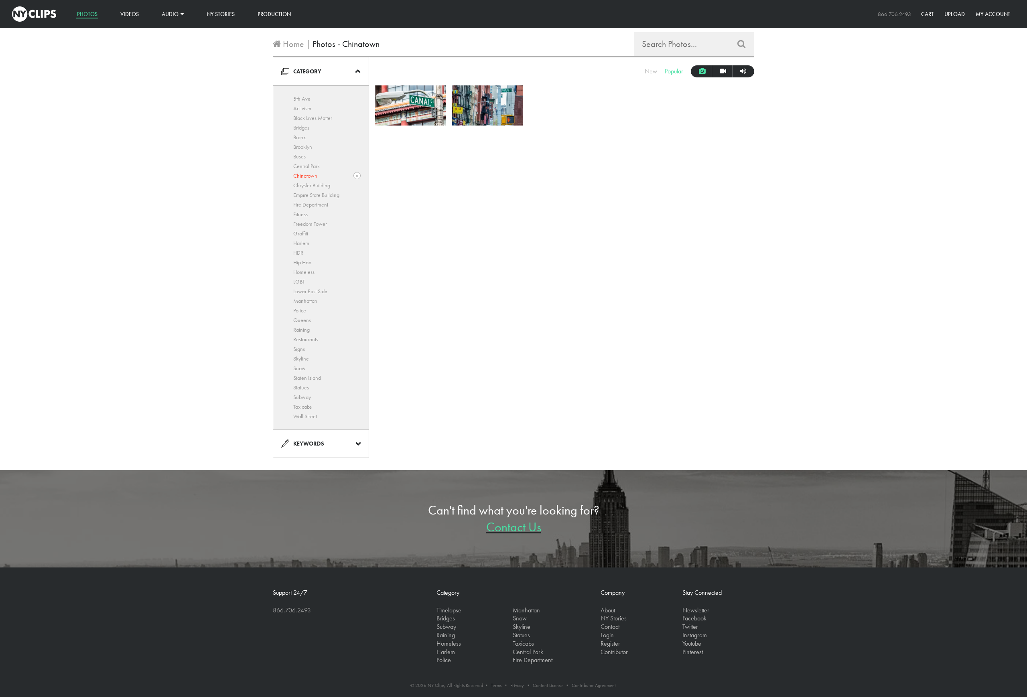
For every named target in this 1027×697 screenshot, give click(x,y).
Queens (302, 320)
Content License (548, 685)
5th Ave (302, 98)
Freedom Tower (310, 223)
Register (610, 643)
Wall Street (305, 416)
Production (274, 14)
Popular (674, 71)
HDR (298, 252)
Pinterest (692, 652)
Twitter (690, 626)
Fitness (300, 214)
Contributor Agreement (594, 685)
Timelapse (448, 610)
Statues (301, 387)
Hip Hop (302, 262)
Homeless (304, 272)
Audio (170, 14)
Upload (954, 14)
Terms (496, 685)
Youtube (691, 643)
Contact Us (513, 527)
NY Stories (221, 14)
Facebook (694, 618)
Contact (610, 626)
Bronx (299, 137)
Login (607, 635)
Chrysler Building (311, 185)
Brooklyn (302, 146)
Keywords (308, 443)
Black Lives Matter (312, 118)
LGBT (299, 281)
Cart (927, 14)
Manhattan (305, 300)
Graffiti (300, 233)
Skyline (301, 358)
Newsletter (695, 610)
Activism (302, 108)
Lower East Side (310, 291)
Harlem (301, 243)
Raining (301, 329)
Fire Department (310, 204)
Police (299, 310)
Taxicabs (302, 406)
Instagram (694, 635)
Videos (129, 14)
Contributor (614, 652)
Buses (299, 156)
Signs (299, 349)
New (651, 71)
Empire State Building (316, 195)
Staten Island (307, 377)
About (608, 610)
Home (292, 44)
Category (307, 71)
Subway (302, 397)
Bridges (301, 127)
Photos (87, 14)
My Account (993, 14)
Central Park (306, 166)
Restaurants (305, 339)
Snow (299, 368)
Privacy (517, 685)
